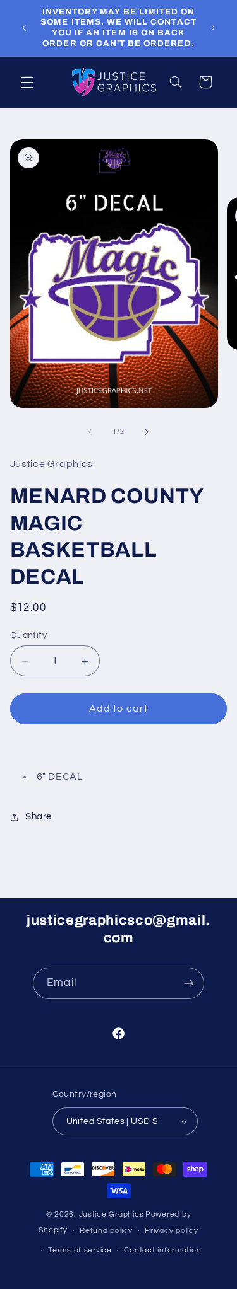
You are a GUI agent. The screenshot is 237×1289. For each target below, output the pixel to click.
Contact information (162, 1250)
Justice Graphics (111, 1214)
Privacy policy (171, 1230)
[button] (26, 81)
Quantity (28, 635)
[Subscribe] (188, 983)
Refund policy (106, 1230)
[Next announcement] (213, 28)
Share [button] (38, 816)
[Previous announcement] (24, 28)
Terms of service (80, 1250)
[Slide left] (90, 432)
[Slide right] (147, 432)
